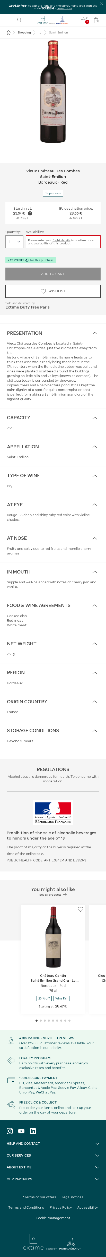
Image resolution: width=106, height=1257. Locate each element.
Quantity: (13, 232)
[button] (53, 92)
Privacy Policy (61, 1207)
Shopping (24, 32)
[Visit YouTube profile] (21, 1131)
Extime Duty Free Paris (27, 307)
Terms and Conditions (26, 1207)
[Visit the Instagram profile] (10, 1131)
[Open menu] (9, 20)
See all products (50, 894)
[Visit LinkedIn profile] (33, 1131)
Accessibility (87, 1207)
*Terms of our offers (39, 1197)
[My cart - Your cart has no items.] (96, 20)
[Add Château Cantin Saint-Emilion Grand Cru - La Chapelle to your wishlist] (80, 909)
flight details (61, 240)
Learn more (64, 8)
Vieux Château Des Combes (53, 171)
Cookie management (53, 1218)
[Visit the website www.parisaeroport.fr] (53, 1242)
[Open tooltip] (30, 213)
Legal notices (72, 1197)
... (40, 32)
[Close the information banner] (101, 3)
